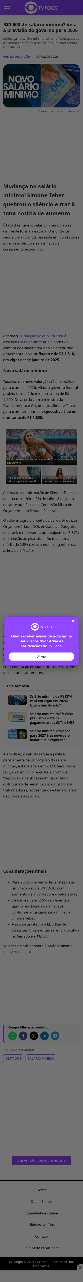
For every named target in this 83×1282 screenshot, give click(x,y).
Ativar (41, 656)
